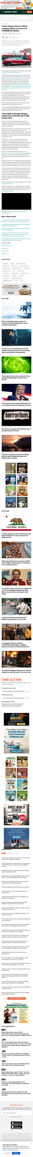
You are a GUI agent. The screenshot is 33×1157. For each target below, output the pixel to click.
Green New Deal (25, 273)
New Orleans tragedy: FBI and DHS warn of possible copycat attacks (16, 430)
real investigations (16, 278)
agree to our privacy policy (10, 1150)
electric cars (13, 41)
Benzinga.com (5, 251)
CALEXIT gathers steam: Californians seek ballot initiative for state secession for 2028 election (16, 535)
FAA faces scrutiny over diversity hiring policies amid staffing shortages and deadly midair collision (15, 456)
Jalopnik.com (5, 248)
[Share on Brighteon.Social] (3, 37)
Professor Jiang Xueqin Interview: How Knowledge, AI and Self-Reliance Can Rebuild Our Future (15, 1083)
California (6, 40)
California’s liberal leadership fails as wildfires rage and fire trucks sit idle (14, 618)
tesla (18, 45)
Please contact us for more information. (11, 706)
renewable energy (12, 45)
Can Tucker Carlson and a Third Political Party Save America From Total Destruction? (15, 1064)
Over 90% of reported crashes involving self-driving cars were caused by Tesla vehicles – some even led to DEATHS (16, 88)
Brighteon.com (6, 213)
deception (27, 40)
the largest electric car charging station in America (16, 78)
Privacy (9, 1134)
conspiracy (22, 40)
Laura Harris (10, 401)
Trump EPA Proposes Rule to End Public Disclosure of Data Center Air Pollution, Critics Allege (16, 930)
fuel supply (18, 43)
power (17, 44)
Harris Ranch (9, 44)
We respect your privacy (16, 1116)
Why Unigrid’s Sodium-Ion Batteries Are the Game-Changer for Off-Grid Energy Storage (15, 882)
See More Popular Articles (16, 998)
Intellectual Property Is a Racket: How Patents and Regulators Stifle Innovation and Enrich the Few (15, 936)
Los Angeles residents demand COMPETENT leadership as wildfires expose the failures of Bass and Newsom (15, 645)
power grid (22, 44)
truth (21, 45)
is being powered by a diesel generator (11, 72)
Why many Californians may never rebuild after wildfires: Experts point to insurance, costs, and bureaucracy (16, 562)
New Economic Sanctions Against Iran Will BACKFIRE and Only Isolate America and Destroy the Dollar (16, 1093)
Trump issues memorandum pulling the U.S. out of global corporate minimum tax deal (16, 404)
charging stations (15, 40)
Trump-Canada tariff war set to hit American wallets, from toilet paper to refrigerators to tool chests (15, 947)
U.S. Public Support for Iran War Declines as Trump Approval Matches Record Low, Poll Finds (15, 958)
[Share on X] (14, 37)
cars (10, 40)
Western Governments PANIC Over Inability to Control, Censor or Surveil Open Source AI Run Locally (16, 1055)
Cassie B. (10, 319)
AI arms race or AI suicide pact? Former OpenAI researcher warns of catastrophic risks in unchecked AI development (16, 350)
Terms (13, 1134)
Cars (7, 23)
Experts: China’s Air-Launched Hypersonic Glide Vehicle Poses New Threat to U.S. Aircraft (14, 903)
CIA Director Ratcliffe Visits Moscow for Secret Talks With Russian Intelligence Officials (16, 858)
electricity (26, 41)
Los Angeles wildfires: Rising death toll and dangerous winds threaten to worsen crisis (16, 671)
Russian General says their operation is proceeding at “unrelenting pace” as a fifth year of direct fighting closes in (16, 865)
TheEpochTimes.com (7, 245)
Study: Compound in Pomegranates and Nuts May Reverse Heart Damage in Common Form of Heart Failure (15, 976)
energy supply (5, 43)
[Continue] (30, 1113)
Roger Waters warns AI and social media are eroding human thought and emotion (15, 871)
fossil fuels (13, 43)
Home (3, 23)
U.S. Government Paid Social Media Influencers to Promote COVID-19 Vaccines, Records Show (15, 941)
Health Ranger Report (8, 1026)
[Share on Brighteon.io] (7, 37)
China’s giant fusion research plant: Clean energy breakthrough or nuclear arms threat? (16, 377)
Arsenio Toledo (11, 33)
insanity (14, 44)
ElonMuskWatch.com (8, 183)
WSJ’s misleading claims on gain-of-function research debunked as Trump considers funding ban (15, 323)
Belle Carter (10, 452)
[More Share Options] (17, 37)
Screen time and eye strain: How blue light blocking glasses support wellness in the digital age (15, 982)
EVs (9, 43)
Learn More (7, 1153)
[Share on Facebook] (10, 37)
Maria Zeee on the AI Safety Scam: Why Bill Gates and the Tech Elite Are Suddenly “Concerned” (16, 964)
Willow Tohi (10, 346)
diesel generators (6, 41)
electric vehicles (20, 41)
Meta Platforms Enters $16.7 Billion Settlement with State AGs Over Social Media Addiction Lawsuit (15, 876)
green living (24, 43)
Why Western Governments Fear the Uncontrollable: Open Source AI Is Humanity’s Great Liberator (16, 925)
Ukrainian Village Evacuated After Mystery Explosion (15, 887)
